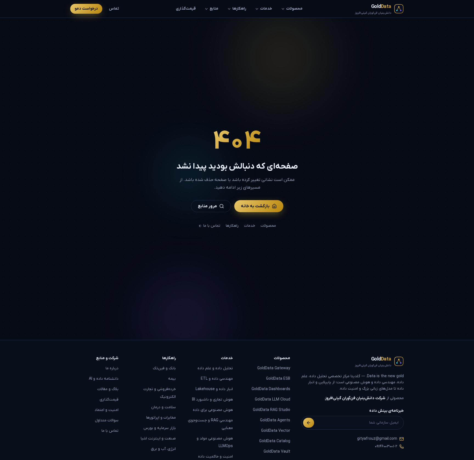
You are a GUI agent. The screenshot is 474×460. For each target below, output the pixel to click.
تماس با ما (211, 225)
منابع (214, 8)
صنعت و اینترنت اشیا (158, 438)
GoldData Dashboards (271, 389)
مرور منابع (207, 206)
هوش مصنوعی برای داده (213, 410)
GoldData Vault (277, 451)
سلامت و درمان (163, 407)
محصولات (294, 8)
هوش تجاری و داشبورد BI (212, 399)
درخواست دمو (86, 8)
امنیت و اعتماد (107, 410)
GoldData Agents (275, 420)
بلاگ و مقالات (108, 389)
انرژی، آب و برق (163, 449)
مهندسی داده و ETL (217, 378)
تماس (114, 8)
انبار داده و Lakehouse (214, 389)
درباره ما (112, 368)
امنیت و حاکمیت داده (215, 456)
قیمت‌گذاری (186, 8)
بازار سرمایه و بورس (159, 428)
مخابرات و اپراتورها (161, 417)
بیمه (172, 378)
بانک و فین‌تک (164, 368)
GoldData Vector (275, 430)
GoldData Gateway (273, 368)
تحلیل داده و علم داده (215, 368)
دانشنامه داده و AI (104, 378)
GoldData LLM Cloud (272, 399)
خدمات (266, 8)
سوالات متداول (107, 420)
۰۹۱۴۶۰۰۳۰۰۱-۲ (386, 446)
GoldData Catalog (274, 441)
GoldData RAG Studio (271, 410)
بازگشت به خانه (255, 206)
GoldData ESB (278, 378)
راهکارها (239, 8)
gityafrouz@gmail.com (377, 438)
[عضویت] (308, 423)
